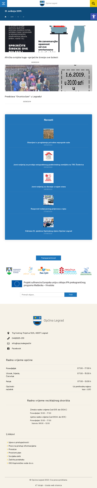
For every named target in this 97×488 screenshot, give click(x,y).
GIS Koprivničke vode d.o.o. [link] (21, 463)
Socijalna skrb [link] (15, 456)
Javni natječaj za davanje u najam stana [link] (48, 187)
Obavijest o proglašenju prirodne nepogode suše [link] (48, 142)
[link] (93, 16)
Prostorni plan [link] (15, 452)
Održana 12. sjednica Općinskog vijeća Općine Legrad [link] (48, 231)
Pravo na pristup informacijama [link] (22, 446)
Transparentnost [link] (48, 258)
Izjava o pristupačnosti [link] (19, 442)
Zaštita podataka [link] (16, 459)
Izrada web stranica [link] (53, 485)
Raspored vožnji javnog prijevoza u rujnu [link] (48, 209)
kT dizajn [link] (39, 485)
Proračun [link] (13, 449)
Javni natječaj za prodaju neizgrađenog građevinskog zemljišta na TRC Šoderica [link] (48, 165)
